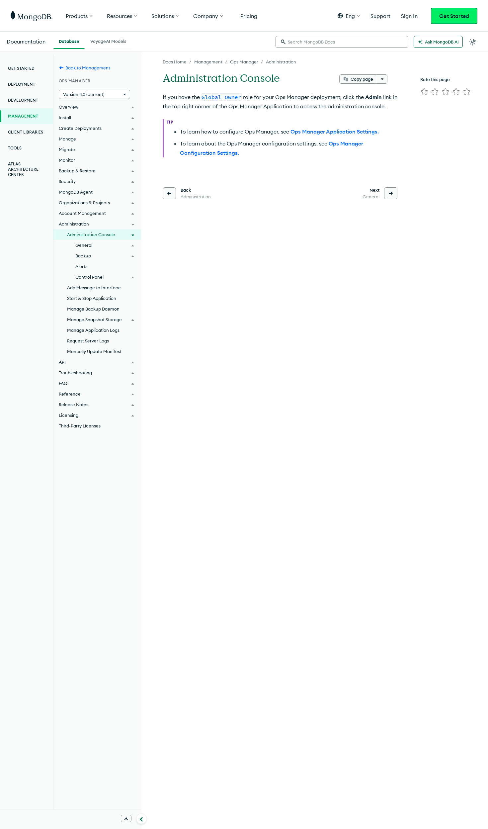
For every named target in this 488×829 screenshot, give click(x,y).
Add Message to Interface (94, 287)
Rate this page (435, 79)
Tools (15, 147)
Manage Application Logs (93, 330)
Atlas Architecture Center (23, 169)
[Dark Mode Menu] (472, 41)
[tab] (69, 40)
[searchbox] (342, 42)
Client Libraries (25, 132)
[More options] (382, 79)
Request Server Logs (88, 340)
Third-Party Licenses (80, 425)
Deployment (21, 84)
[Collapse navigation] (141, 818)
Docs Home (175, 61)
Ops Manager (244, 61)
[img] (424, 92)
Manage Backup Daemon (93, 309)
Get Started (454, 16)
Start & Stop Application (91, 298)
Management (208, 61)
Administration (281, 61)
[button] (349, 16)
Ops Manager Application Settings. (334, 131)
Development (23, 100)
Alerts (81, 266)
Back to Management (87, 67)
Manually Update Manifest (94, 351)
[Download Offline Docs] (126, 818)
